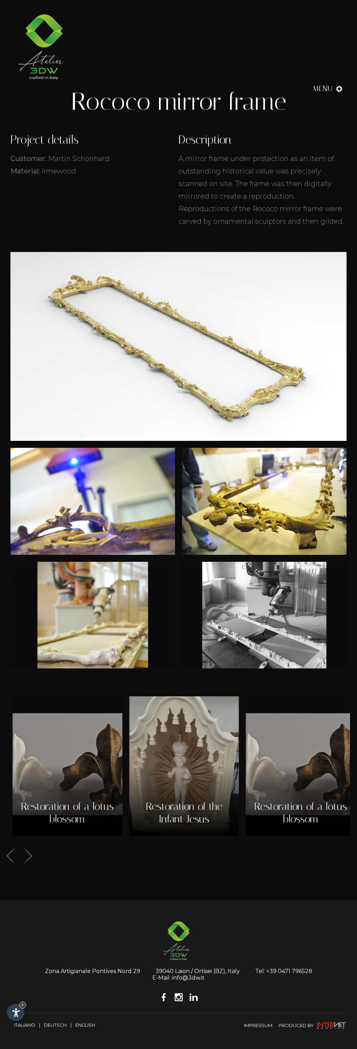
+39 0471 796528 (289, 971)
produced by (297, 1025)
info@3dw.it (188, 977)
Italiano (24, 1025)
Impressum (258, 1025)
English (85, 1025)
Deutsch (55, 1025)
